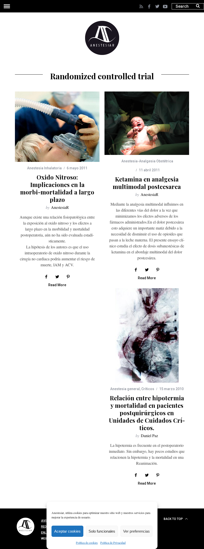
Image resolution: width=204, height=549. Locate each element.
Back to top (174, 519)
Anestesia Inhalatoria (44, 168)
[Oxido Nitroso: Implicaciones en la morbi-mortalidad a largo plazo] (57, 127)
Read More (57, 285)
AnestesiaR (60, 207)
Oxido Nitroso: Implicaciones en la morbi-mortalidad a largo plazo (57, 188)
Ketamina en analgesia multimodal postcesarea (147, 182)
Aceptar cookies (67, 531)
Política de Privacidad (113, 543)
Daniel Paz (149, 435)
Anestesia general (125, 389)
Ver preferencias (136, 531)
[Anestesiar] (25, 536)
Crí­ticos (147, 389)
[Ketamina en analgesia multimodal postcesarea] (146, 123)
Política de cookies (87, 543)
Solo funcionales (102, 531)
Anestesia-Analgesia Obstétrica (147, 161)
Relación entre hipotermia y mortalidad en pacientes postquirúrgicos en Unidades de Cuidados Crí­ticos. (147, 413)
